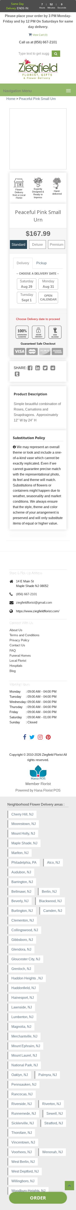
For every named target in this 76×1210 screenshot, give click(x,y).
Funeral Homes (20, 655)
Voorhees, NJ (21, 1152)
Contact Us (17, 645)
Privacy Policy (19, 640)
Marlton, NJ (19, 853)
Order (38, 1197)
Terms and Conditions (24, 635)
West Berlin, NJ (23, 1162)
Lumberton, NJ (22, 1017)
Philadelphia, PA (24, 862)
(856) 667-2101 (26, 594)
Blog (13, 671)
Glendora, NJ (21, 949)
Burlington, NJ (22, 910)
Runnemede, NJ (23, 1113)
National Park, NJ (24, 1065)
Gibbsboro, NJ (22, 940)
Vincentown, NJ (23, 1142)
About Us (16, 630)
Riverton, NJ (51, 1104)
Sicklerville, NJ (22, 1123)
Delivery (23, 263)
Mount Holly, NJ (23, 833)
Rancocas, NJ (22, 1094)
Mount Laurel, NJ (24, 1055)
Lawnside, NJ (21, 1007)
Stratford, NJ (53, 1123)
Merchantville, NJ (24, 1036)
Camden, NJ (52, 910)
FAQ (13, 650)
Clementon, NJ (22, 920)
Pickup (41, 263)
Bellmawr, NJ (21, 891)
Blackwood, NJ (50, 901)
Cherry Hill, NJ (22, 814)
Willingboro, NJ (22, 1181)
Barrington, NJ (22, 882)
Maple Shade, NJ (24, 843)
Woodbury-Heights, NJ (28, 1191)
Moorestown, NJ (23, 824)
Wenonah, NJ (52, 1152)
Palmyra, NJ (47, 1075)
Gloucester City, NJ (25, 959)
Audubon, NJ (21, 872)
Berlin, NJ (49, 891)
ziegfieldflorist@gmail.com (34, 602)
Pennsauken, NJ (23, 1084)
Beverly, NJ (19, 901)
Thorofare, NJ (21, 1132)
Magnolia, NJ (21, 1026)
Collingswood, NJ (24, 930)
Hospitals (16, 665)
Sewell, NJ (54, 1113)
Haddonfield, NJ (23, 988)
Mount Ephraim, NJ (25, 1046)
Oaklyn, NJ (19, 1075)
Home (10, 99)
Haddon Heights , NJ (27, 978)
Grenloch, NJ (21, 969)
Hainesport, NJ (22, 997)
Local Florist (18, 660)
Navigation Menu (17, 91)
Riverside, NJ (21, 1104)
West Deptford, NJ (25, 1171)
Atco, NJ (53, 862)
